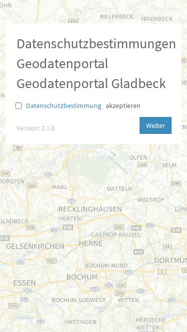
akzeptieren (123, 105)
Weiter (155, 125)
